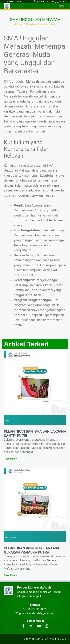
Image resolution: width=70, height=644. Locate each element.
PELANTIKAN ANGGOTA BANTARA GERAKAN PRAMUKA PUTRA (31, 550)
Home (19, 24)
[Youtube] (39, 626)
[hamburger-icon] (61, 6)
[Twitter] (31, 626)
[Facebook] (23, 626)
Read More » (10, 458)
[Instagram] (47, 626)
